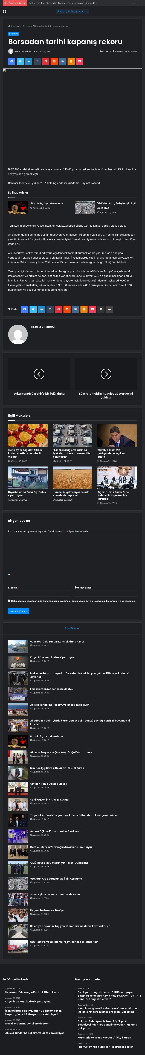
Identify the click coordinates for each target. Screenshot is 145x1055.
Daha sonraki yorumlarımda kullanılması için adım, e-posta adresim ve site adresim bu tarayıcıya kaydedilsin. (73, 601)
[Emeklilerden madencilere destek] (18, 694)
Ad (10, 574)
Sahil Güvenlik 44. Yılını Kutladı (49, 799)
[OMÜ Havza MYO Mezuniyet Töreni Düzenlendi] (18, 867)
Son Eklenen (72, 628)
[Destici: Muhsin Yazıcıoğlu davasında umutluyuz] (18, 852)
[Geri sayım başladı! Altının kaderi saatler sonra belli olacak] (28, 435)
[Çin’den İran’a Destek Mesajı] (18, 788)
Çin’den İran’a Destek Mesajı (48, 784)
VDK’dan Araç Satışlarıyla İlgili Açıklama (56, 878)
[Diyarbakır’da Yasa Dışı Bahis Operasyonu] (28, 478)
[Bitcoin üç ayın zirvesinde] (18, 207)
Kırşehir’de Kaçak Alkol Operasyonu (53, 657)
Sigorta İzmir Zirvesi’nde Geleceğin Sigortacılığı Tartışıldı (113, 495)
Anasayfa (15, 26)
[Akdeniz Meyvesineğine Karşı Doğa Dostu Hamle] (18, 757)
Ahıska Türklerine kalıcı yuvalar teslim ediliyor (59, 705)
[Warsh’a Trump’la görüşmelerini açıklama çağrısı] (117, 435)
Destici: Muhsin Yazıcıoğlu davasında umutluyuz (61, 847)
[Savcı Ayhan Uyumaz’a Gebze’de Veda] (18, 899)
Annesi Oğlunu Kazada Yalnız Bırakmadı (55, 831)
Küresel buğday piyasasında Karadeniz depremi (71, 493)
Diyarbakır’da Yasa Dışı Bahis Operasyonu (27, 493)
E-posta (13, 587)
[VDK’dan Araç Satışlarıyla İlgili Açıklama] (85, 207)
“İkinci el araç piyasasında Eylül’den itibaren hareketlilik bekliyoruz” (71, 453)
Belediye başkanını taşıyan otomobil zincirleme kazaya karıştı (70, 926)
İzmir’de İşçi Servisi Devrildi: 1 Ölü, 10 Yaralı (57, 768)
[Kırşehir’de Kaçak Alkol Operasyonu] (18, 662)
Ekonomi (27, 26)
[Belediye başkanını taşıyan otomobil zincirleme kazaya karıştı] (18, 931)
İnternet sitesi (83, 587)
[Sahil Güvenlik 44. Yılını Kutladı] (18, 804)
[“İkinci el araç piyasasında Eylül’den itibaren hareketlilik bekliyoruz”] (72, 435)
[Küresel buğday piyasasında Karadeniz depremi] (72, 478)
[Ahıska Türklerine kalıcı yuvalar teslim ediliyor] (18, 709)
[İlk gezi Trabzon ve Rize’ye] (18, 915)
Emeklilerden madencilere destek (51, 689)
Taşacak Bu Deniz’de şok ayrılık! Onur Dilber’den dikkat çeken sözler (74, 815)
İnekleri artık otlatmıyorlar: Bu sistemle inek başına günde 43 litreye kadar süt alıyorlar (76, 3)
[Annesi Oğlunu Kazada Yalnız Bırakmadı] (18, 836)
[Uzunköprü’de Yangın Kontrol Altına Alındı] (18, 646)
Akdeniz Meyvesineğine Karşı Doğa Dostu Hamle (61, 752)
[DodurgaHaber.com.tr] (72, 11)
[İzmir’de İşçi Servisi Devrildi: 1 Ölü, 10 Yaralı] (18, 773)
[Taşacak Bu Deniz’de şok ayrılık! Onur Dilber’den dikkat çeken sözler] (18, 820)
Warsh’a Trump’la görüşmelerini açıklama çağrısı (112, 453)
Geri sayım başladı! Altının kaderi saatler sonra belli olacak (25, 453)
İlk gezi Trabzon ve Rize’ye (47, 910)
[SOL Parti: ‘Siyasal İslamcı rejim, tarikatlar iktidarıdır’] (18, 946)
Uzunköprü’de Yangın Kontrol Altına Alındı (57, 641)
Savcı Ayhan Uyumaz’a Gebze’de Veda (55, 894)
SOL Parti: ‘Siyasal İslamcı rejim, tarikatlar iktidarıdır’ (64, 942)
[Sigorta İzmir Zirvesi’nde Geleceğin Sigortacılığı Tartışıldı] (117, 478)
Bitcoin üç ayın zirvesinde (46, 203)
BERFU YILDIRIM (22, 51)
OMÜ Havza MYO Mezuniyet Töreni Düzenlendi (59, 863)
